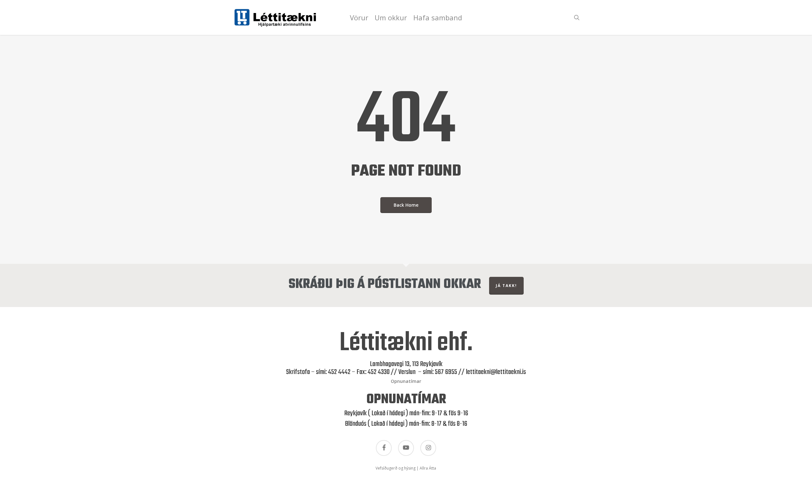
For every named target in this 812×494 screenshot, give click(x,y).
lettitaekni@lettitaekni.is (496, 372)
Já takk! (506, 285)
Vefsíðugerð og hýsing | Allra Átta (406, 468)
